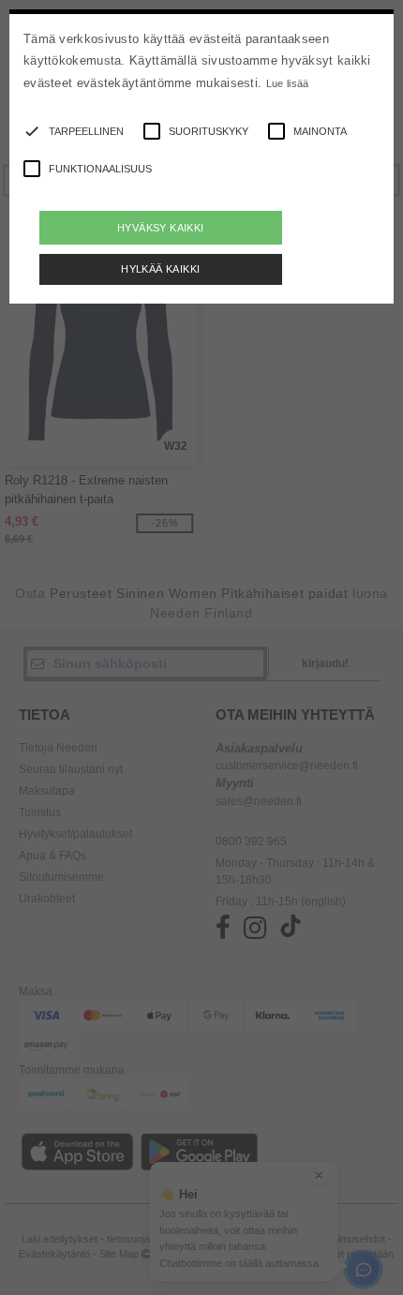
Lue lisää (287, 83)
